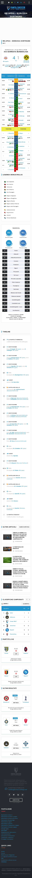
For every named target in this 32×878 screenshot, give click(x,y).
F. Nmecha (21, 111)
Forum (3, 853)
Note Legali (26, 869)
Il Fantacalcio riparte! (18, 547)
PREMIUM (3, 862)
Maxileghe (4, 830)
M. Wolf (20, 98)
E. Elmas (11, 156)
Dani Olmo (11, 102)
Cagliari (25, 653)
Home (3, 851)
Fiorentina (13, 634)
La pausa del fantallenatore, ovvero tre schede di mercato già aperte (20, 559)
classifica (26, 604)
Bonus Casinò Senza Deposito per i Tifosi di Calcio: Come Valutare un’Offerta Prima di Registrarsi (20, 584)
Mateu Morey (21, 142)
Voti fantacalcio (6, 834)
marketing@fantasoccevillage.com (17, 789)
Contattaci (16, 800)
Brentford (6, 702)
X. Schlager (10, 105)
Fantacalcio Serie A (6, 815)
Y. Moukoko (21, 158)
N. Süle (20, 137)
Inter (11, 613)
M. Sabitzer (21, 146)
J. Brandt (20, 120)
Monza (26, 725)
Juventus (12, 625)
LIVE (16, 654)
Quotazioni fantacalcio (8, 836)
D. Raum (11, 98)
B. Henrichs (11, 137)
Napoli (12, 630)
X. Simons (11, 114)
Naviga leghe (5, 829)
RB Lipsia (5, 61)
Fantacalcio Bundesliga (8, 820)
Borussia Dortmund (26, 61)
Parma (6, 653)
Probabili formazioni (7, 839)
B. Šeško (11, 124)
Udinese (12, 617)
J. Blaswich (11, 133)
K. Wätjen (20, 150)
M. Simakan (17, 66)
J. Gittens (21, 163)
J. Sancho (7, 65)
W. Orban (11, 85)
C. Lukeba (11, 93)
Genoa (6, 676)
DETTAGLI (16, 702)
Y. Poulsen (11, 169)
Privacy (4, 870)
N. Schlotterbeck (22, 93)
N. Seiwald (11, 164)
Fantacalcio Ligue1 (6, 822)
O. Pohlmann (21, 168)
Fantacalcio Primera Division (9, 818)
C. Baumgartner (10, 159)
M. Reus (20, 154)
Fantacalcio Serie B (6, 823)
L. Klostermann (10, 141)
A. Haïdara (11, 110)
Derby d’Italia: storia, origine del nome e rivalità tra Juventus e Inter (20, 571)
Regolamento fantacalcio (8, 832)
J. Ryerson (21, 88)
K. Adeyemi (21, 124)
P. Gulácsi (11, 79)
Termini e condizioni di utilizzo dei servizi (18, 870)
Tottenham (26, 702)
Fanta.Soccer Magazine (7, 855)
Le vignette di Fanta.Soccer (9, 856)
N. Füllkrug (21, 116)
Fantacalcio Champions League (10, 825)
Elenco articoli (24, 527)
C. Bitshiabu (10, 147)
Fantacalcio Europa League (9, 827)
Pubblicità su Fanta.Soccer (8, 860)
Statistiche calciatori (7, 837)
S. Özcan (20, 106)
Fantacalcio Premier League (9, 816)
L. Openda (18, 65)
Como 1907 (13, 621)
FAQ (2, 858)
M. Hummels (21, 84)
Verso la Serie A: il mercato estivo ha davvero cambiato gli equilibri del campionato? (20, 536)
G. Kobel (20, 79)
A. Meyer (20, 133)
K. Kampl (11, 150)
